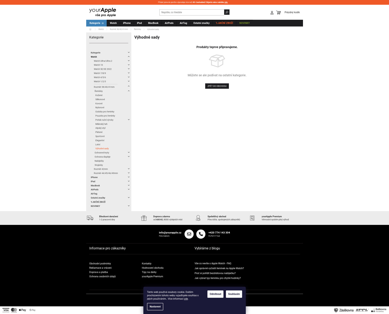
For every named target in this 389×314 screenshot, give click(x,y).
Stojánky (99, 165)
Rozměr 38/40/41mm (104, 87)
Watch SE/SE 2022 (103, 69)
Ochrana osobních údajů (102, 276)
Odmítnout (215, 294)
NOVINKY (95, 206)
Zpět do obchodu (217, 86)
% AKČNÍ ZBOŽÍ (98, 202)
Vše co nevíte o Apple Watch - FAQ (213, 263)
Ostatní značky (98, 198)
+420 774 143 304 (219, 232)
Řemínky (99, 91)
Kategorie (95, 52)
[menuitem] (97, 23)
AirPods (94, 189)
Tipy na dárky (149, 272)
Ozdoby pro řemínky (104, 111)
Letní (97, 144)
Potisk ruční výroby (104, 120)
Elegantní (99, 140)
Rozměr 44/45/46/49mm (106, 173)
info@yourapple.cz (170, 232)
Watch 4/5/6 (100, 77)
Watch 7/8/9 (100, 73)
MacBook (95, 185)
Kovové (98, 103)
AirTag (94, 193)
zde (186, 298)
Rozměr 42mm (101, 169)
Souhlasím (234, 294)
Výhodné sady (102, 148)
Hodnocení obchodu (153, 267)
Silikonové (100, 99)
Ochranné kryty (102, 152)
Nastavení (155, 306)
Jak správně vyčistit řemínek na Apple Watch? (219, 268)
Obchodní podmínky (100, 263)
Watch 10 (98, 65)
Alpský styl (100, 128)
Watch (94, 57)
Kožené (98, 95)
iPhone (94, 177)
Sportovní (100, 136)
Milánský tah (101, 124)
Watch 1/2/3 (100, 81)
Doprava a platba (98, 272)
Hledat (227, 12)
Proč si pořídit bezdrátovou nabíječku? (215, 273)
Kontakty (146, 263)
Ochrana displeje (102, 157)
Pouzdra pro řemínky (105, 116)
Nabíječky (99, 161)
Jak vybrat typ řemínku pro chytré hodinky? (218, 278)
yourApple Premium (152, 276)
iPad (93, 181)
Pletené (98, 132)
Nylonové (99, 107)
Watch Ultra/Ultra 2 (103, 61)
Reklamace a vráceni (100, 267)
